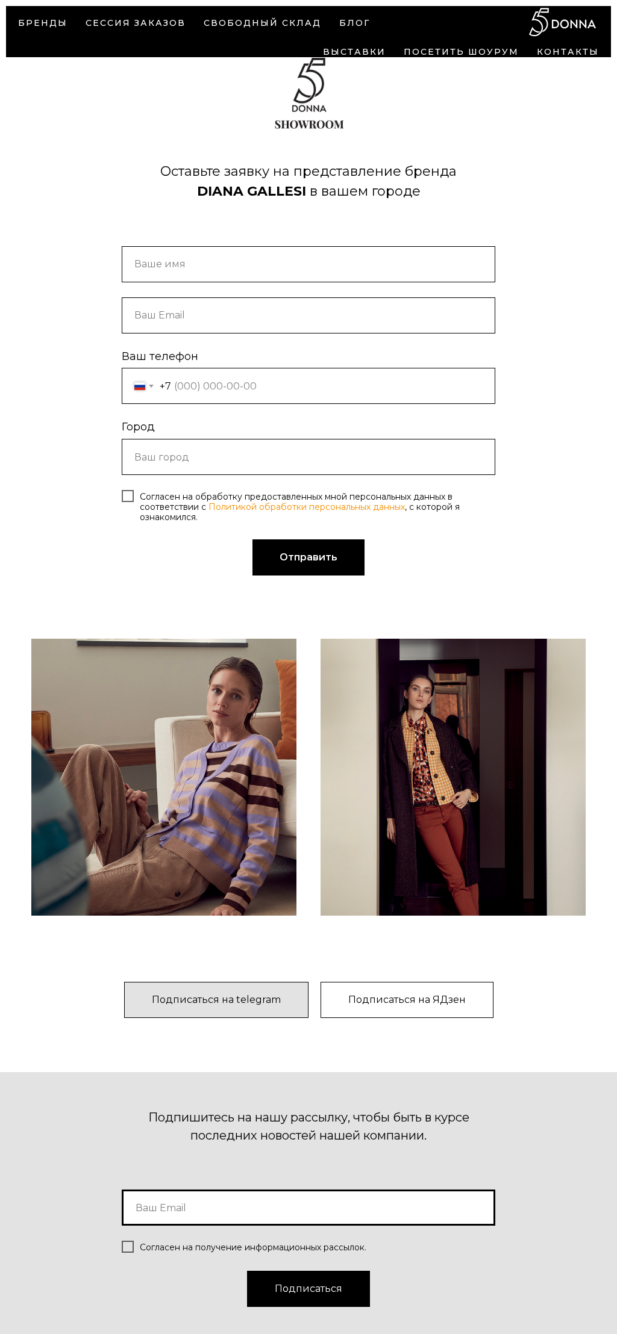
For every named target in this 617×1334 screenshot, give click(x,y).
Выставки (354, 51)
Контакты (568, 51)
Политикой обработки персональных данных (306, 506)
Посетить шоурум (461, 51)
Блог (354, 22)
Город (138, 426)
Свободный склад (262, 22)
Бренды (42, 22)
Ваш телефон (160, 356)
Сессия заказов (136, 22)
